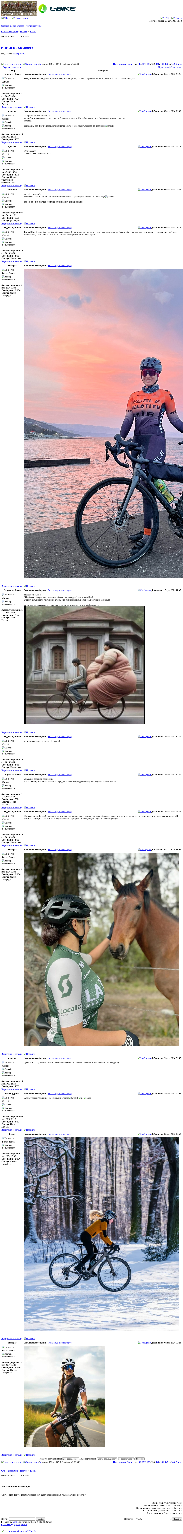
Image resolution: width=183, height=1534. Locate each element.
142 (166, 64)
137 (144, 64)
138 (148, 64)
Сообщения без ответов (12, 26)
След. (179, 64)
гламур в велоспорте (17, 47)
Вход (7, 18)
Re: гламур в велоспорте (59, 74)
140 (157, 64)
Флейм (33, 31)
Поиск (178, 18)
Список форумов (9, 31)
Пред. (129, 64)
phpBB (16, 1522)
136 (139, 64)
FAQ (166, 18)
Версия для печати (12, 67)
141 (162, 64)
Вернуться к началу (11, 107)
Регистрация (21, 18)
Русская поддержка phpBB (14, 1524)
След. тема (175, 67)
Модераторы (19, 53)
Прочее (23, 31)
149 (173, 64)
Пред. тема (163, 67)
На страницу (119, 64)
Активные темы (33, 26)
